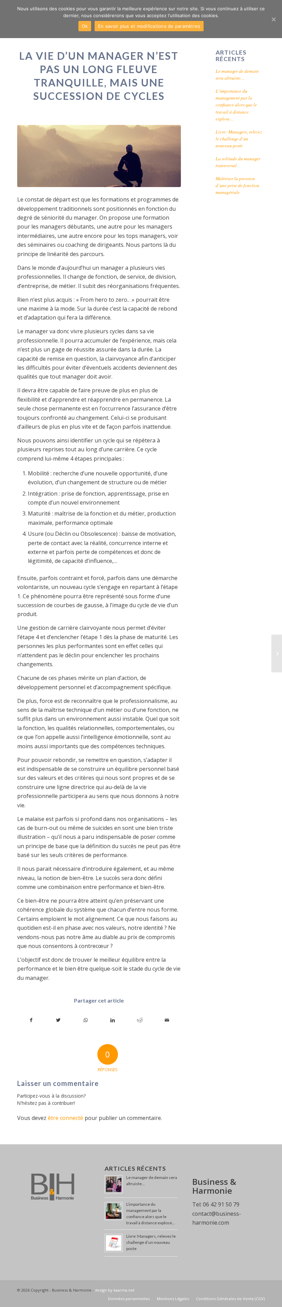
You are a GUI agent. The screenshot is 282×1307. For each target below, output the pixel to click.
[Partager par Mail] (167, 1020)
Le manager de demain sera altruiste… (237, 74)
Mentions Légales (173, 1298)
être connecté (65, 1118)
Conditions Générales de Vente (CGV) (230, 1298)
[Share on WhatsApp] (85, 1020)
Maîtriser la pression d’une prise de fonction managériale (237, 185)
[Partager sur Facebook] (31, 1020)
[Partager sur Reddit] (140, 1020)
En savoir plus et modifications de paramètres (149, 26)
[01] (99, 156)
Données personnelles (129, 1298)
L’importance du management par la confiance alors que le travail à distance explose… (236, 105)
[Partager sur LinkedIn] (112, 1020)
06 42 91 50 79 (221, 1204)
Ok (85, 26)
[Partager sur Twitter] (58, 1020)
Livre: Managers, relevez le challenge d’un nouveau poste (239, 138)
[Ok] (273, 19)
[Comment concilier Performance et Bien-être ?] (276, 653)
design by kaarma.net (114, 1290)
